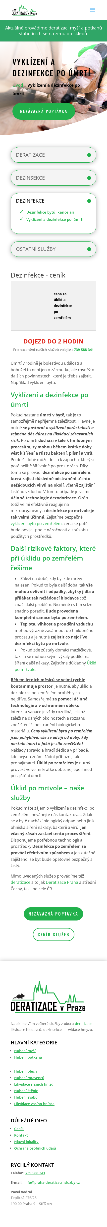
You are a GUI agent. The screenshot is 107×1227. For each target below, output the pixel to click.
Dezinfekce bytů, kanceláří (50, 212)
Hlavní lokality (26, 1141)
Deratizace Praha (62, 882)
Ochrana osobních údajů (35, 1148)
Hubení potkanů (28, 1057)
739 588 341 (84, 349)
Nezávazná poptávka (43, 111)
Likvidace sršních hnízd (34, 1084)
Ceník (19, 1128)
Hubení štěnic (26, 1090)
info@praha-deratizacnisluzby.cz (52, 1182)
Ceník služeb (54, 934)
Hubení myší (25, 1050)
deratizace (20, 882)
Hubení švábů (26, 1097)
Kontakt (21, 1135)
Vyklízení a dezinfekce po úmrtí (54, 219)
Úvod (17, 85)
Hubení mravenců (29, 1077)
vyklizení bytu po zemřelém (36, 523)
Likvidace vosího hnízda (34, 1103)
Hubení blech (25, 1071)
